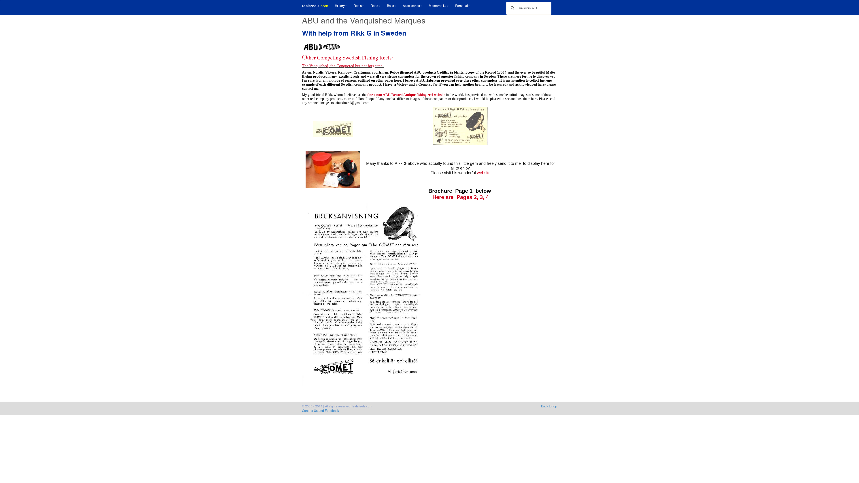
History (340, 5)
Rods (374, 5)
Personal (461, 5)
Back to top (549, 406)
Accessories (411, 5)
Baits (390, 5)
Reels (358, 5)
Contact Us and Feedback (320, 410)
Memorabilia (437, 5)
